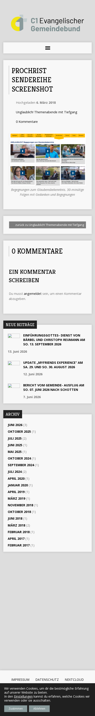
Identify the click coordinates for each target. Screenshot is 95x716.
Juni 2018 (15, 518)
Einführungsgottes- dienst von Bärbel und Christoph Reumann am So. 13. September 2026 (54, 339)
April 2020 (16, 478)
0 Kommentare (27, 121)
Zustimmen (16, 708)
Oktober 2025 (19, 431)
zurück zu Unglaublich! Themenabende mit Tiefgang (49, 225)
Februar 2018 (19, 532)
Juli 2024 (15, 472)
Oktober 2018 (19, 512)
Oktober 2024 (19, 458)
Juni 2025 (15, 445)
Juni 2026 (15, 425)
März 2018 (16, 525)
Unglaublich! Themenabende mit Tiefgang (46, 112)
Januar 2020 (18, 485)
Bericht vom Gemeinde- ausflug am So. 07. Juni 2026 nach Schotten (53, 387)
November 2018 (20, 505)
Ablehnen (39, 708)
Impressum (20, 679)
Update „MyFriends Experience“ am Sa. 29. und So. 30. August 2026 (53, 364)
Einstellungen (23, 696)
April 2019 (16, 492)
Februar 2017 (19, 545)
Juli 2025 (15, 438)
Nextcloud (74, 679)
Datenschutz (47, 679)
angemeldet (33, 293)
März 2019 (16, 498)
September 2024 (21, 465)
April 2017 (16, 538)
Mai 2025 (15, 452)
